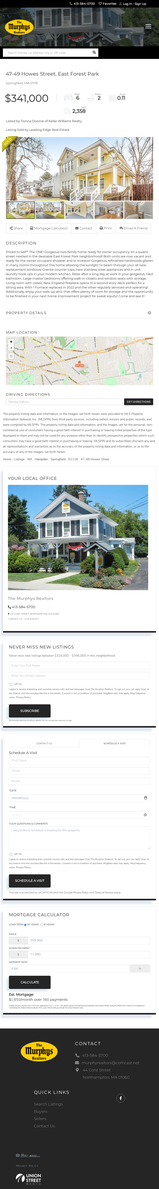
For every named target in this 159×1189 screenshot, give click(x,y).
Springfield (58, 459)
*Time (12, 807)
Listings (19, 459)
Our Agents (31, 619)
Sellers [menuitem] (40, 1118)
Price (12, 934)
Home (7, 459)
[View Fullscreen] (11, 356)
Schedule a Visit (115, 743)
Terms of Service (104, 892)
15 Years (49, 924)
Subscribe (29, 711)
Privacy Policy (23, 697)
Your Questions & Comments (28, 823)
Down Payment (19, 948)
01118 (73, 459)
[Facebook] (121, 1098)
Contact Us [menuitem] (44, 1126)
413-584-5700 (84, 3)
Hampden (41, 459)
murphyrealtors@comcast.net (110, 1062)
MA (29, 459)
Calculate (30, 982)
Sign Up (140, 4)
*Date (12, 790)
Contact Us (15, 619)
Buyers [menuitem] (40, 1111)
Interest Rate (18, 962)
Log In (127, 4)
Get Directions (139, 401)
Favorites (109, 3)
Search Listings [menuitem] (48, 1104)
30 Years (33, 924)
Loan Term (16, 924)
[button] (94, 52)
